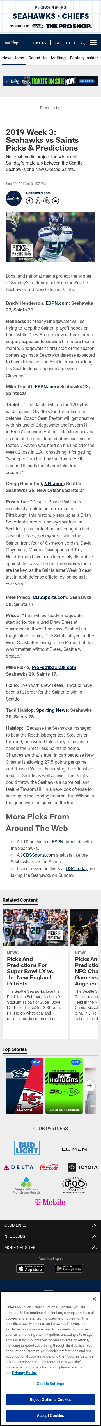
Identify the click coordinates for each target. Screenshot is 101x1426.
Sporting (45, 710)
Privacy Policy (24, 1372)
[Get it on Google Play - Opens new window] (69, 1271)
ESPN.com (57, 303)
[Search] (83, 42)
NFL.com (54, 483)
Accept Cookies (50, 1415)
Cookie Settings (50, 1383)
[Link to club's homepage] (11, 40)
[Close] (94, 1299)
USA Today (77, 868)
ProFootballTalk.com (54, 667)
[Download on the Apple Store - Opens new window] (30, 1269)
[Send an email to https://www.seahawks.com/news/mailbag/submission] (55, 200)
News (62, 710)
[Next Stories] (89, 1085)
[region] (50, 1358)
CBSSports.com (50, 597)
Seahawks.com (38, 193)
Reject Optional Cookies (51, 1399)
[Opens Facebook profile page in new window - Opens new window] (29, 200)
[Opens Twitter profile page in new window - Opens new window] (38, 200)
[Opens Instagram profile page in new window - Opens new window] (46, 200)
